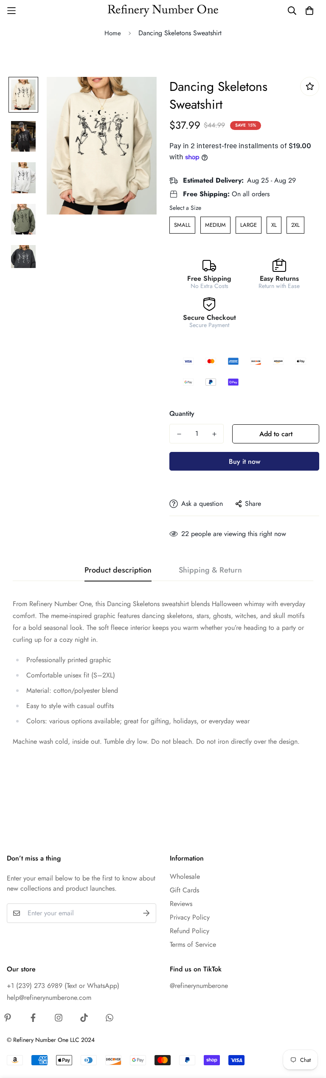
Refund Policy (189, 931)
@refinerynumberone (199, 986)
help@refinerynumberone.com (49, 997)
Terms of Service (193, 944)
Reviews (181, 904)
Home (112, 33)
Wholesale (185, 876)
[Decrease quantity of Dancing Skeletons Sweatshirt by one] (179, 434)
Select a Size (185, 207)
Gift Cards (184, 890)
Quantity (181, 413)
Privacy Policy (190, 917)
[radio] (182, 225)
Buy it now (244, 461)
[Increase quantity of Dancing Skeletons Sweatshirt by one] (214, 434)
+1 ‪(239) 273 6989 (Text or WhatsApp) (63, 986)
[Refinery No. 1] (163, 10)
